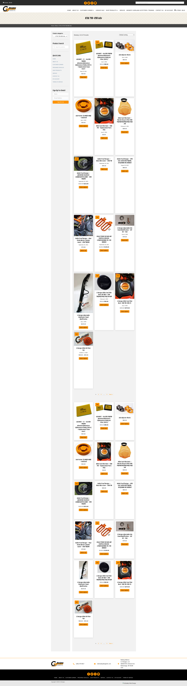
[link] (69, 10)
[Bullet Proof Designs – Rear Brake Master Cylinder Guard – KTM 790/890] (83, 225)
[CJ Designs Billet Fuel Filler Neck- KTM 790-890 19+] (124, 286)
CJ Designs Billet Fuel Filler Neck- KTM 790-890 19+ (124, 302)
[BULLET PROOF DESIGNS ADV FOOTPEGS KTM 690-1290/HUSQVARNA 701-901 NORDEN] (104, 224)
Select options (124, 63)
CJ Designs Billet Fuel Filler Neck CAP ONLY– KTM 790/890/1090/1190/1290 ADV (104, 294)
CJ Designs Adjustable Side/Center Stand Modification (83, 317)
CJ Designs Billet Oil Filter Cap (83, 349)
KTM (60, 25)
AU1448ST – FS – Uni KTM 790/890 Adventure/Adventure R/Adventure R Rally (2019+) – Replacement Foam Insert (83, 64)
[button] (85, 3)
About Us (55, 61)
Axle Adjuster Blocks (125, 55)
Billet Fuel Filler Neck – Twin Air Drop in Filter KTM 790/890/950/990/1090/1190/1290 (125, 121)
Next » (111, 394)
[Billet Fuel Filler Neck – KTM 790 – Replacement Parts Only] (104, 110)
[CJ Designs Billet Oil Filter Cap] (83, 338)
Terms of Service (58, 82)
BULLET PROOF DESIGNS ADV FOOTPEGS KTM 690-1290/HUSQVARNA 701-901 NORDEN (104, 239)
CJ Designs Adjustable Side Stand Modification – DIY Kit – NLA (124, 230)
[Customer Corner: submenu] (93, 10)
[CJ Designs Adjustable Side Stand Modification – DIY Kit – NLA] (124, 220)
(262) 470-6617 (80, 663)
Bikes (56, 25)
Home (52, 25)
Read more (83, 77)
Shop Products (57, 70)
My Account (56, 79)
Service (55, 73)
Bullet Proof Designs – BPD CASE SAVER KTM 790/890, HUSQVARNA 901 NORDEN (125, 161)
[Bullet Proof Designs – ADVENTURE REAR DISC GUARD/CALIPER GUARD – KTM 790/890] (83, 163)
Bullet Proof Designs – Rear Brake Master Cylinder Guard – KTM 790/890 (83, 240)
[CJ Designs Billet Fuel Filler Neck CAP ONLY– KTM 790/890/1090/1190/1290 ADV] (104, 281)
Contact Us (56, 76)
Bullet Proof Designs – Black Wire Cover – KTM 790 (104, 160)
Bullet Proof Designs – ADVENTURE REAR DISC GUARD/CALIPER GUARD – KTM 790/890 (83, 176)
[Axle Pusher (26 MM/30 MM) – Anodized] (83, 105)
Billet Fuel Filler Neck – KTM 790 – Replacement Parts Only (104, 128)
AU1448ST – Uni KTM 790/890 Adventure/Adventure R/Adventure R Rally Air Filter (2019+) (104, 56)
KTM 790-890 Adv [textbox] (60, 36)
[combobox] (61, 36)
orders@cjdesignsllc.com (104, 663)
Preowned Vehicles (58, 67)
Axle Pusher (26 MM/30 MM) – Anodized (83, 117)
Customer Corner (58, 64)
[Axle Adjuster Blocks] (124, 46)
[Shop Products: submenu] (117, 10)
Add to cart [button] (104, 138)
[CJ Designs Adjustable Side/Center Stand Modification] (83, 293)
